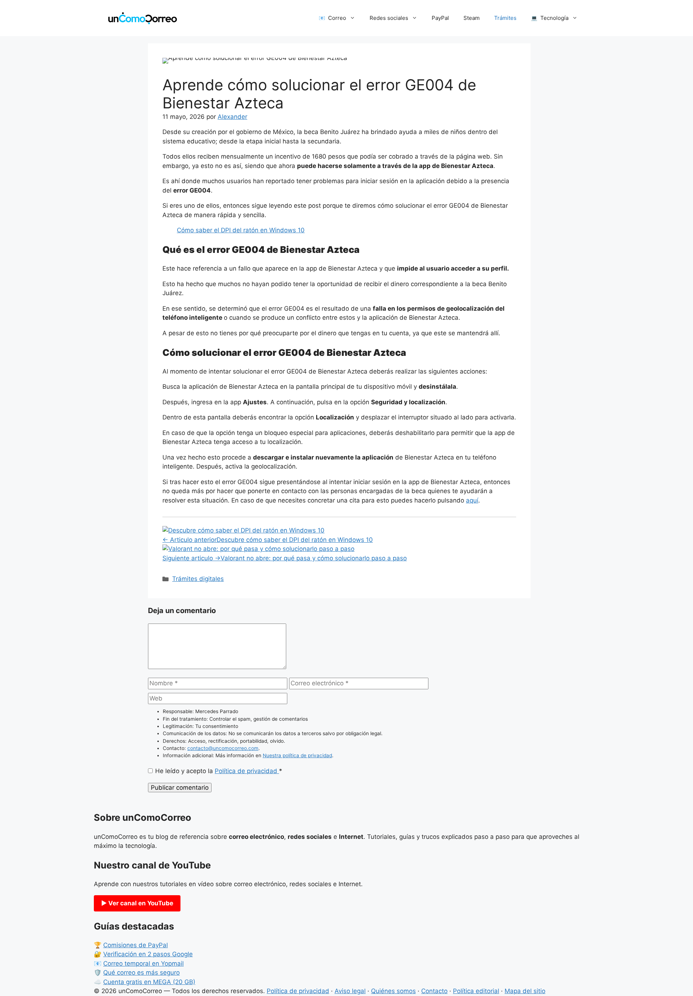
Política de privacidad (247, 771)
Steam (471, 17)
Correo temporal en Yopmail (143, 963)
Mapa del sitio (525, 991)
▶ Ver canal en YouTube (137, 903)
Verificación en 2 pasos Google (148, 954)
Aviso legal (350, 991)
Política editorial (476, 991)
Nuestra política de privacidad (297, 755)
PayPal (440, 17)
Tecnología (554, 17)
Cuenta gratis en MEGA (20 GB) (149, 982)
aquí (472, 500)
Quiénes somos (393, 991)
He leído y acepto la (218, 771)
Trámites (505, 17)
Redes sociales (389, 17)
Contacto (434, 991)
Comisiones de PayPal (135, 945)
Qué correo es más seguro (141, 972)
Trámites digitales (198, 578)
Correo (337, 17)
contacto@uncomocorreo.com (222, 748)
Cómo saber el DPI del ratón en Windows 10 (241, 230)
